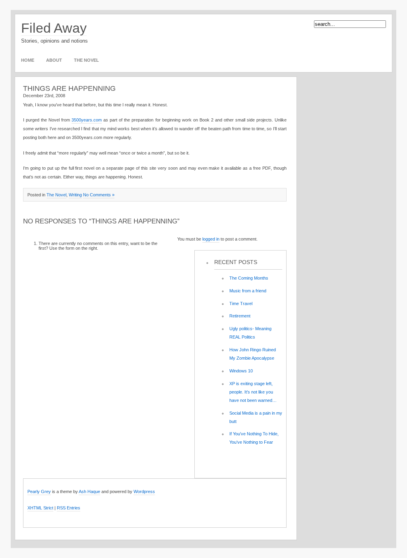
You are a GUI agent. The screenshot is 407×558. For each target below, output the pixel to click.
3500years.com (87, 119)
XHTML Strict (40, 507)
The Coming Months (248, 278)
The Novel (86, 60)
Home (27, 60)
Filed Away (54, 27)
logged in (210, 239)
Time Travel (240, 303)
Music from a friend (247, 290)
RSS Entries (68, 507)
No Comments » (98, 194)
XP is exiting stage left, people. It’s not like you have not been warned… (253, 392)
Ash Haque (89, 491)
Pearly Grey (39, 491)
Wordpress (144, 491)
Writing (75, 194)
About (54, 60)
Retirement (239, 315)
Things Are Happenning (69, 88)
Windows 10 (241, 370)
